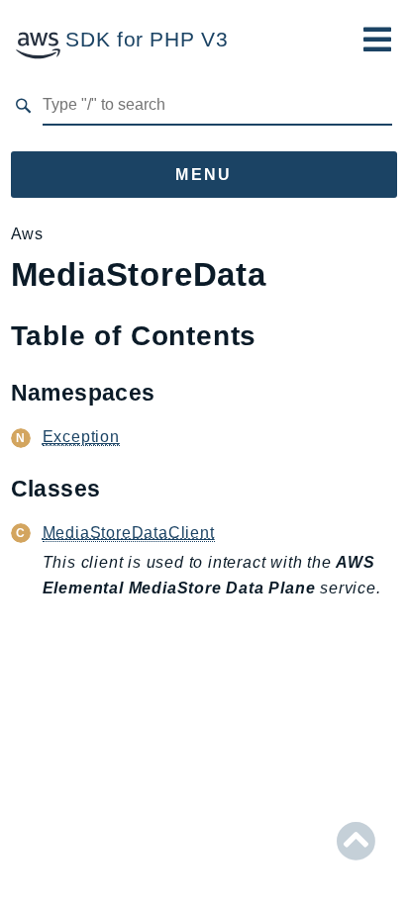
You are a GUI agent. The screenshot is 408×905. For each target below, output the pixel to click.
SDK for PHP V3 (146, 39)
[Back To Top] (356, 841)
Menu (204, 174)
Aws (27, 234)
